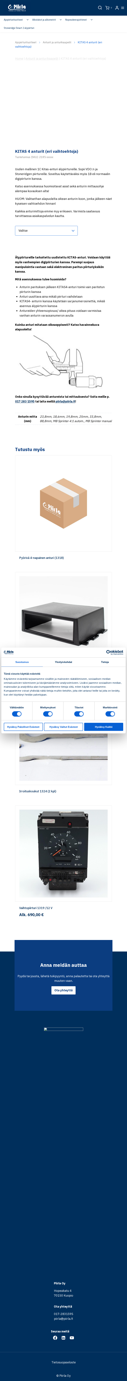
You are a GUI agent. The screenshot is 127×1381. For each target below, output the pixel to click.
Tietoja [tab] (105, 661)
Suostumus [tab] (22, 661)
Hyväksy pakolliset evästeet (23, 726)
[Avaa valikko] (122, 7)
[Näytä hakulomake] (100, 8)
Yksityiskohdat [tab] (63, 661)
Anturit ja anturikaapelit (57, 42)
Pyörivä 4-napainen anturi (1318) (41, 558)
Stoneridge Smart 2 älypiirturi (19, 28)
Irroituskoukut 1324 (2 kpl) (37, 791)
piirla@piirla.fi (65, 401)
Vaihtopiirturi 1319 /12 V (35, 908)
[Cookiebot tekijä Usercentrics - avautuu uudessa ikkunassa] (108, 652)
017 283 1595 (25, 401)
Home (19, 58)
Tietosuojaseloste (63, 1362)
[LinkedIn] (63, 1338)
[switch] (48, 713)
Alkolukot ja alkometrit (44, 19)
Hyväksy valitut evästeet (63, 726)
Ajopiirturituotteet (13, 19)
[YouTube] (72, 1338)
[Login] (117, 8)
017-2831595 (63, 1314)
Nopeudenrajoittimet (76, 19)
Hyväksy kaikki (103, 726)
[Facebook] (55, 1338)
